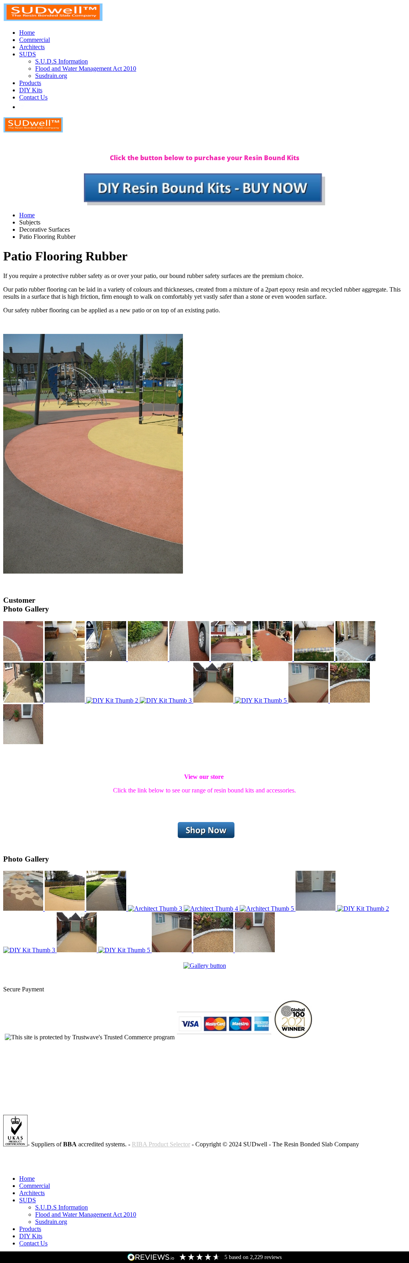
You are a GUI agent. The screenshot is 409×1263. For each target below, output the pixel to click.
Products (30, 82)
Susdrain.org (51, 75)
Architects (32, 47)
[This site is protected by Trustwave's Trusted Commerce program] (90, 1037)
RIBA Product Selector (161, 1144)
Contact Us (33, 97)
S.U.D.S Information (61, 61)
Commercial (34, 39)
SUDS (27, 54)
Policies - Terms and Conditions (43, 1157)
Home (27, 32)
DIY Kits (30, 90)
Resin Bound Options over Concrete (49, 1165)
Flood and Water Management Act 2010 (85, 68)
